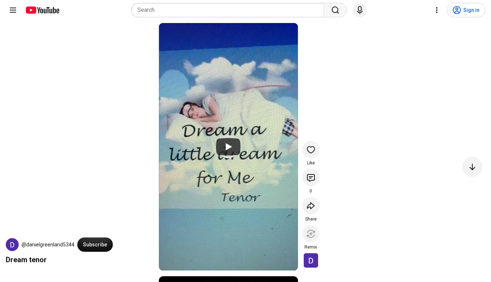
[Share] (311, 205)
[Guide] (13, 10)
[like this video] (311, 149)
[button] (12, 244)
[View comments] (311, 177)
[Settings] (436, 10)
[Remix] (311, 233)
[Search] (335, 10)
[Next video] (472, 167)
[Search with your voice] (360, 10)
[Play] (228, 146)
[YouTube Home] (42, 10)
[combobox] (229, 10)
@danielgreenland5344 (48, 244)
